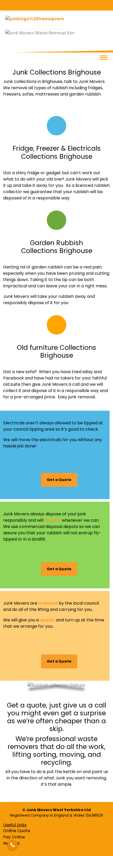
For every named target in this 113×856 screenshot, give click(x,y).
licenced (48, 603)
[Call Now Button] (12, 845)
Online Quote (16, 831)
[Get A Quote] (56, 220)
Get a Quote (59, 479)
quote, (47, 620)
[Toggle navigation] (103, 58)
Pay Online (14, 837)
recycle (52, 520)
